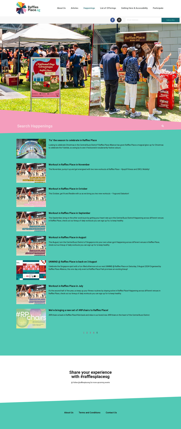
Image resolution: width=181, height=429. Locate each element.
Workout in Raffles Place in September (69, 213)
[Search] (162, 126)
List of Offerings (108, 8)
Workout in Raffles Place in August (67, 237)
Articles (74, 8)
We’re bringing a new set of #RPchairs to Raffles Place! (78, 310)
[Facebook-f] (112, 20)
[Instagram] (119, 20)
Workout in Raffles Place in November (69, 164)
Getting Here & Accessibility (134, 8)
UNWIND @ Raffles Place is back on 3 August (73, 261)
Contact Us (111, 412)
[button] (3, 75)
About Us (61, 8)
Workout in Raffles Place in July (66, 286)
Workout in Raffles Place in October (68, 188)
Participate (158, 8)
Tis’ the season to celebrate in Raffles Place (73, 140)
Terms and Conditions (89, 412)
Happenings (89, 8)
